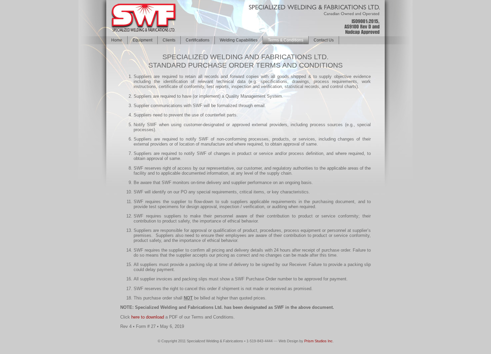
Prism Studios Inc (318, 341)
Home (116, 40)
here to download (147, 317)
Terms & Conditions (285, 40)
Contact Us (324, 40)
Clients (169, 40)
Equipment (142, 40)
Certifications (197, 40)
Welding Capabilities (239, 40)
